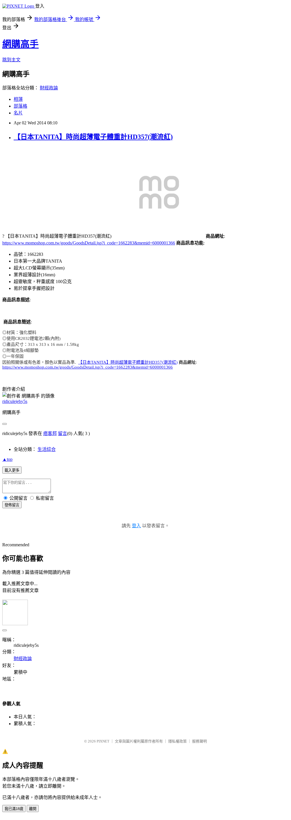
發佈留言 (12, 505)
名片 (18, 112)
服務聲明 (199, 741)
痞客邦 (50, 433)
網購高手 (20, 44)
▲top (7, 459)
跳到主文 (11, 59)
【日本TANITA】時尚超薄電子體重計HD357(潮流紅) (93, 137)
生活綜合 (47, 449)
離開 (32, 809)
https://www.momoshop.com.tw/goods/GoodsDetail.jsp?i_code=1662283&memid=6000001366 (88, 242)
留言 (62, 433)
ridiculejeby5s (14, 401)
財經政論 (49, 87)
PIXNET (103, 741)
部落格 (20, 106)
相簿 (18, 99)
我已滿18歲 (14, 809)
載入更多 (12, 470)
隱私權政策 (177, 741)
